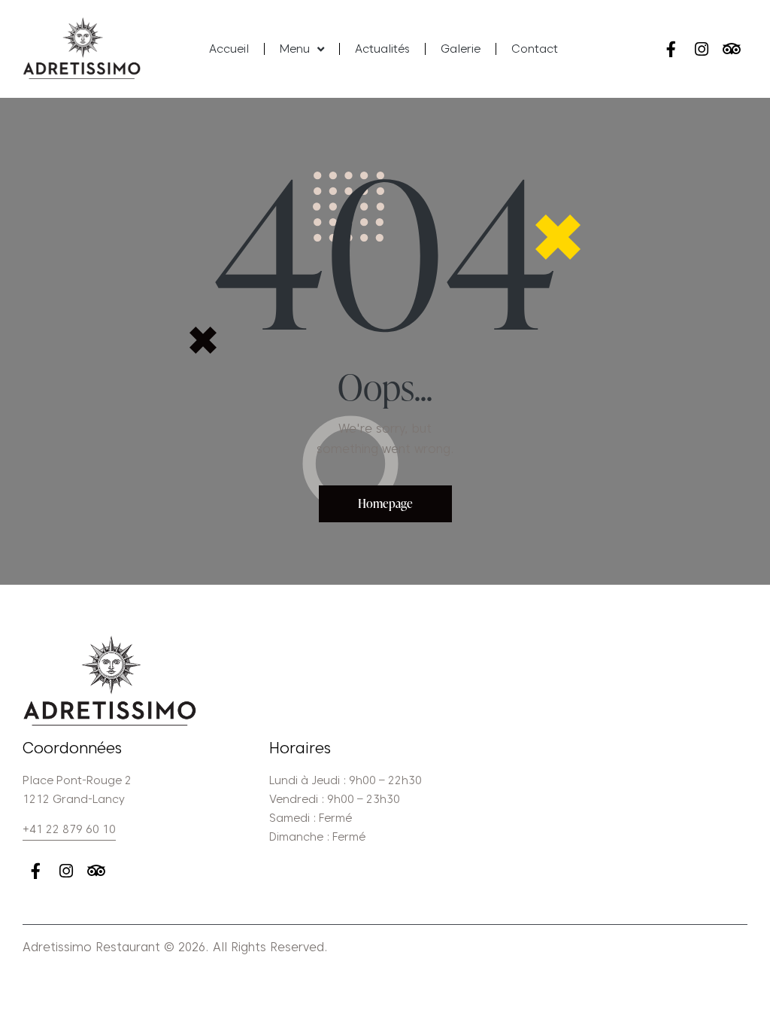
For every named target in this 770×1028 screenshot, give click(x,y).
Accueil (229, 49)
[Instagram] (701, 48)
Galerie (460, 49)
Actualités (382, 49)
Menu (295, 49)
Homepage (385, 503)
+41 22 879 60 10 (69, 829)
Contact (534, 49)
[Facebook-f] (671, 48)
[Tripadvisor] (731, 48)
